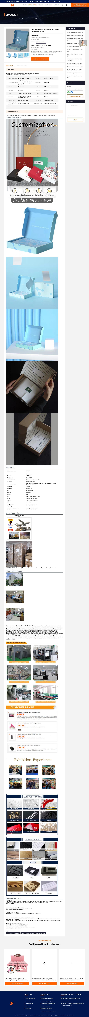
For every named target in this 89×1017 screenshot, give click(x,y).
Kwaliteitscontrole (29, 1003)
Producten (32, 5)
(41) (75, 66)
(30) (74, 76)
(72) (74, 59)
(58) (74, 46)
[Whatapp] (68, 92)
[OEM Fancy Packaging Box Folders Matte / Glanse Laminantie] (17, 40)
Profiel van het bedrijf (30, 998)
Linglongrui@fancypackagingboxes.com (40, 1)
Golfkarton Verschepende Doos (48, 1011)
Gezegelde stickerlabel (47, 1008)
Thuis (24, 5)
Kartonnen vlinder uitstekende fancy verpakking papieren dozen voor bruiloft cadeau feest (44, 979)
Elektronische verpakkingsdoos (48, 1003)
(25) (73, 43)
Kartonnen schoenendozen (13, 933)
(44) (75, 32)
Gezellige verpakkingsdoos (20, 18)
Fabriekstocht (28, 1001)
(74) (75, 55)
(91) (75, 39)
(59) (74, 73)
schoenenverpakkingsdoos (47, 1001)
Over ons (48, 5)
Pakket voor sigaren (46, 1006)
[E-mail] (72, 92)
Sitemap (27, 1006)
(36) (74, 69)
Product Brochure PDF (41, 43)
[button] (28, 55)
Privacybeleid (28, 1008)
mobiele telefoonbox (40, 933)
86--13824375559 (55, 1)
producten (10, 18)
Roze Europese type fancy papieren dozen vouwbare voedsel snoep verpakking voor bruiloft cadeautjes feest (17, 979)
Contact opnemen (75, 96)
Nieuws (57, 5)
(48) (75, 35)
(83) (75, 50)
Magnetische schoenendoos (27, 933)
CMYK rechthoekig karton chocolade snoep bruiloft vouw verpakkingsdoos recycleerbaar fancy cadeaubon (71, 979)
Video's (41, 5)
